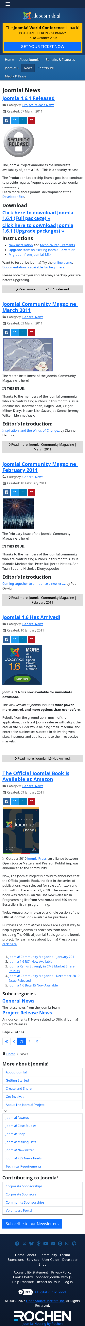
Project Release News (38, 105)
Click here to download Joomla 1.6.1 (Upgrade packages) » (37, 228)
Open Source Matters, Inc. (45, 1301)
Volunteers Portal (19, 1210)
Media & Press (15, 76)
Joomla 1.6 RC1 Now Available (30, 961)
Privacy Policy (61, 1272)
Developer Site (13, 197)
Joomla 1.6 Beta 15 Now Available (33, 985)
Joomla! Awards (17, 1117)
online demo (62, 262)
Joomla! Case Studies (21, 1126)
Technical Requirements (24, 1166)
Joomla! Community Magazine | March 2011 (41, 306)
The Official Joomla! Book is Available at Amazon (35, 776)
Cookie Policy (23, 1277)
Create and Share (19, 1088)
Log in (68, 1282)
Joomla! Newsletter (20, 1150)
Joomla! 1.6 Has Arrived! (31, 617)
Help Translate (23, 1282)
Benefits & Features (60, 59)
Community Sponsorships (25, 1202)
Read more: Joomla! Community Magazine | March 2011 (43, 446)
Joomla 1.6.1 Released (28, 98)
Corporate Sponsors (21, 1194)
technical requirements (57, 245)
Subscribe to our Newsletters (32, 1223)
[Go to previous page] (14, 1041)
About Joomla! (29, 59)
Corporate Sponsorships (24, 1186)
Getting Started (17, 1080)
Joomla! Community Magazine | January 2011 (42, 957)
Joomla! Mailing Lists (21, 1142)
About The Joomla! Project (25, 1105)
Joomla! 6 (12, 68)
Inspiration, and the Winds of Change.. (31, 430)
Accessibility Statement (31, 1272)
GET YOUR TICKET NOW (42, 46)
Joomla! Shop (15, 1134)
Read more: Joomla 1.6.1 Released (43, 289)
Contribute (46, 68)
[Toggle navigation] (7, 4)
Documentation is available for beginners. (33, 267)
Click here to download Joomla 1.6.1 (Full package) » (37, 215)
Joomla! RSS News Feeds (24, 1158)
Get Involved (15, 1096)
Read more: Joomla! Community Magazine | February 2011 (43, 600)
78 (22, 1041)
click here (9, 944)
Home (9, 59)
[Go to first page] (6, 1041)
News (28, 68)
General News (32, 317)
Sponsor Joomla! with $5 (54, 1277)
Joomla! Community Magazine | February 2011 (41, 467)
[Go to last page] (37, 1041)
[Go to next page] (29, 1041)
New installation (21, 245)
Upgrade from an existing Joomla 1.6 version (42, 250)
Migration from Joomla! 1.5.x (30, 254)
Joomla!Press (37, 858)
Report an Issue (48, 1282)
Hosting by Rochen (43, 1323)
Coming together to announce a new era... (34, 583)
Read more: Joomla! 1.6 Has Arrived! (44, 758)
